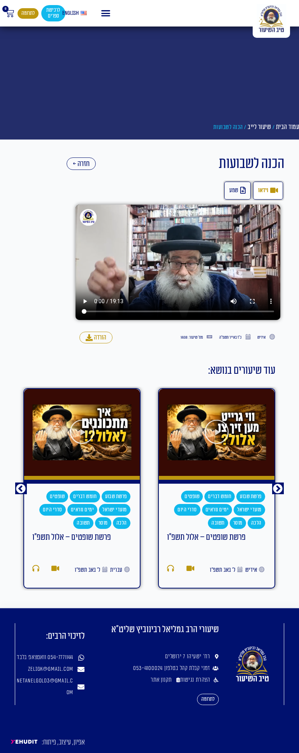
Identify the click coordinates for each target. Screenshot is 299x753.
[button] (105, 13)
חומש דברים (219, 496)
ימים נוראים (217, 509)
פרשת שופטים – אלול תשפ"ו (206, 537)
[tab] (268, 191)
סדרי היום (187, 509)
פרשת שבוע (251, 496)
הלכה (256, 523)
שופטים (192, 496)
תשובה (218, 523)
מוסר (238, 523)
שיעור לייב (259, 127)
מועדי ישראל (249, 509)
